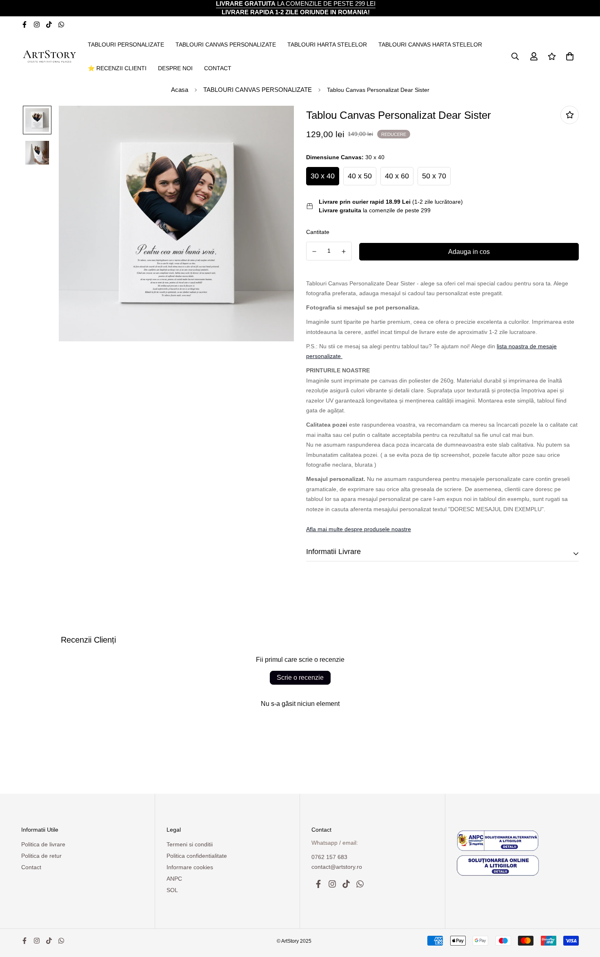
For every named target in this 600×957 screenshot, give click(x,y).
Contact (31, 867)
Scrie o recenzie (300, 677)
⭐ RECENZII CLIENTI (117, 68)
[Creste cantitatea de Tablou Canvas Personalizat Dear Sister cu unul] (344, 251)
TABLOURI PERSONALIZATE (126, 44)
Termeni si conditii (190, 844)
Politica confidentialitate (197, 855)
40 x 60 (397, 176)
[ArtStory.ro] (48, 56)
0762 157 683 (329, 857)
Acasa (179, 89)
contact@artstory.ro (336, 867)
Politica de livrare (43, 844)
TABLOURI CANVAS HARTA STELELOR (430, 44)
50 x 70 (434, 176)
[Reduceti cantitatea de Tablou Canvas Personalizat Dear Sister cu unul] (314, 251)
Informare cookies (190, 867)
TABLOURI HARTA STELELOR (327, 44)
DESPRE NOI (175, 68)
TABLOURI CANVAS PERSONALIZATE (226, 44)
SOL (172, 890)
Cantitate (317, 232)
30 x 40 (323, 176)
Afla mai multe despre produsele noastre (358, 529)
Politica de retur (41, 855)
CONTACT (217, 68)
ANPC (174, 878)
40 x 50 (360, 176)
